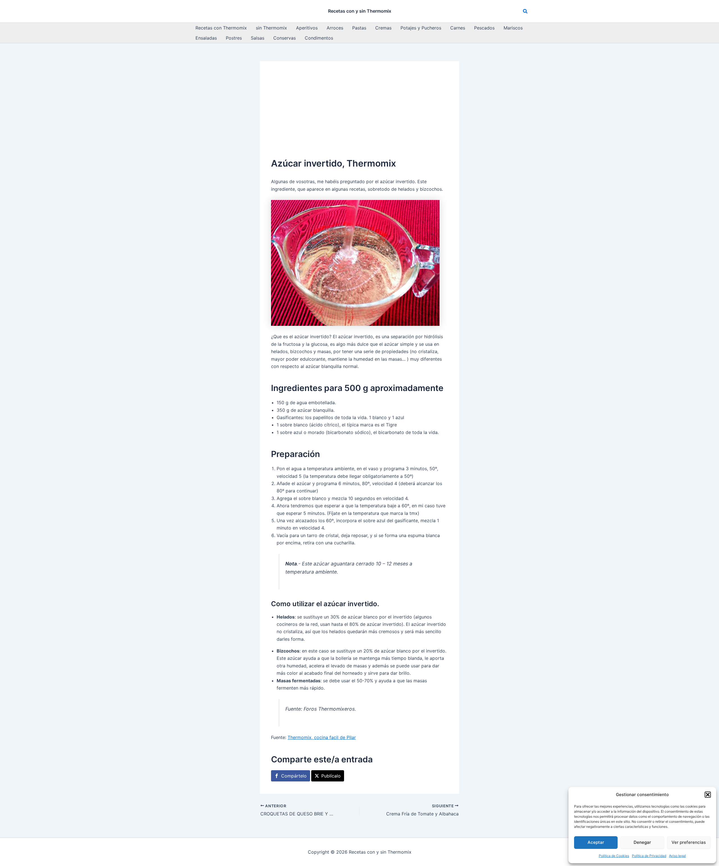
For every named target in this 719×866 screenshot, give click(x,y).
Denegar (642, 842)
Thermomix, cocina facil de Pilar (322, 737)
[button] (708, 794)
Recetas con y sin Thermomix (359, 11)
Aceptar (596, 842)
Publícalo (331, 776)
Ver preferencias (689, 842)
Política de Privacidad (649, 856)
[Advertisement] (359, 114)
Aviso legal (677, 856)
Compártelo (294, 776)
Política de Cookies (614, 856)
